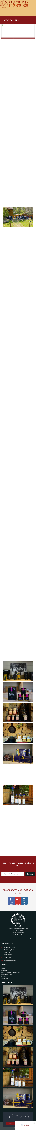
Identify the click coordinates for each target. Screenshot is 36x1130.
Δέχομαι (10, 1123)
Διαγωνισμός (4, 978)
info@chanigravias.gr (10, 960)
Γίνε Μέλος (4, 976)
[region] (18, 31)
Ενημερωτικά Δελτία (6, 974)
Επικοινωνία (4, 970)
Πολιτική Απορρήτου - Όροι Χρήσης (10, 972)
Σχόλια (3, 968)
